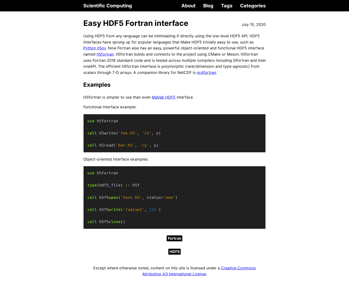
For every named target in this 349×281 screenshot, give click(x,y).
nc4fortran (206, 72)
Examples (96, 84)
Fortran (174, 238)
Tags (226, 6)
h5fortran (105, 54)
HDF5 (175, 251)
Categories (253, 6)
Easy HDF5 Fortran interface (135, 23)
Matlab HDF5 (163, 97)
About (188, 6)
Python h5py (94, 48)
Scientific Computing (107, 6)
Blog (208, 6)
